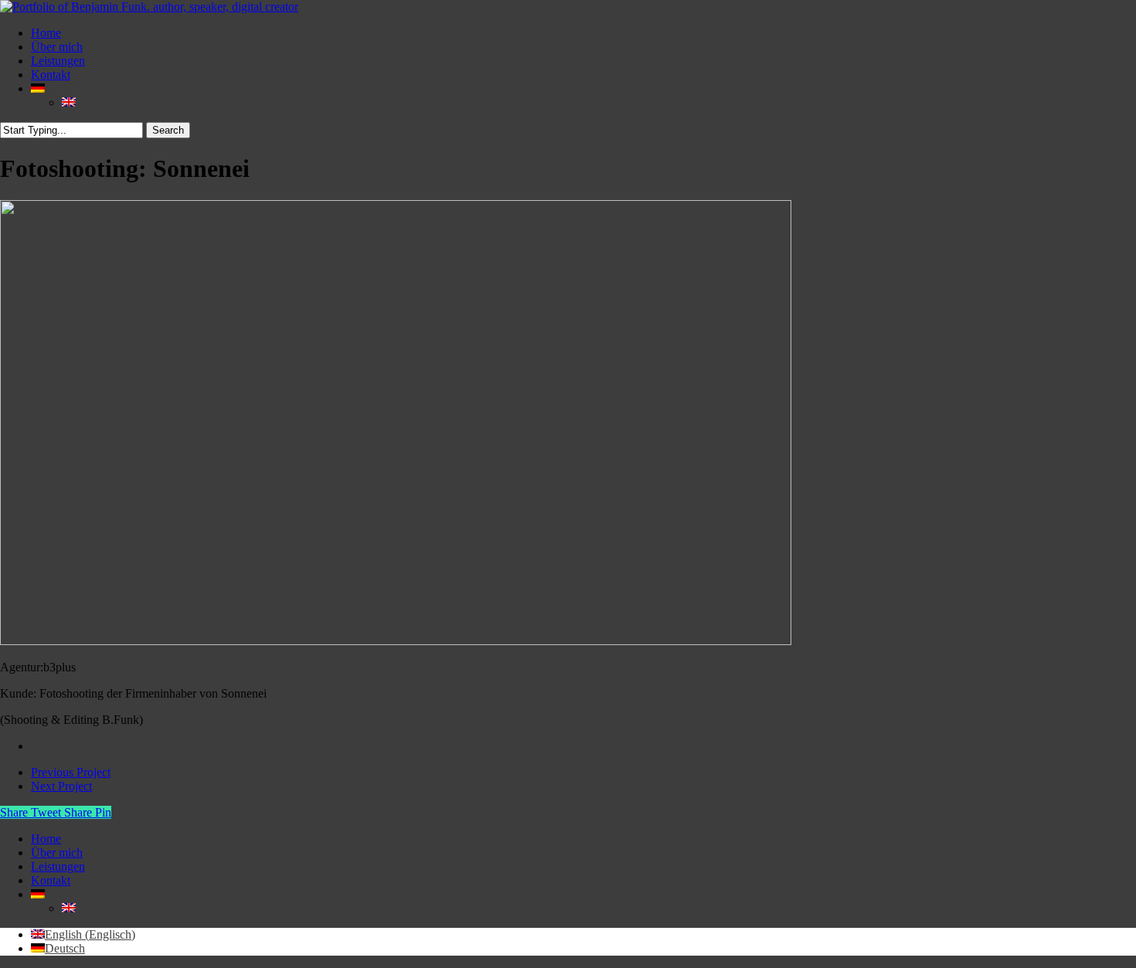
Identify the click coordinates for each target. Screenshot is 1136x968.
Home (46, 838)
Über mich (57, 852)
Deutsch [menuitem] (65, 948)
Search (168, 130)
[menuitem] (38, 88)
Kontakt (50, 880)
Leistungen (58, 866)
